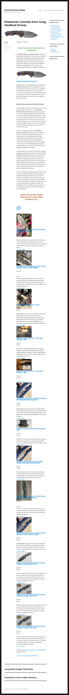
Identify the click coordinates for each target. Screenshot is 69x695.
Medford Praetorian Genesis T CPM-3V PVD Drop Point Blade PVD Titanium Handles (31, 399)
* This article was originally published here (27, 655)
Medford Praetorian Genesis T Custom (27, 304)
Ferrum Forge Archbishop (56, 33)
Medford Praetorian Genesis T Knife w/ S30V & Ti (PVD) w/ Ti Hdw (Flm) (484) (30, 626)
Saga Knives (7, 49)
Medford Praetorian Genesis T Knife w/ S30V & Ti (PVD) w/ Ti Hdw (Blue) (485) (30, 563)
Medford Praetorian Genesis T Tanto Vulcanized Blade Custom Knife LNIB (31, 230)
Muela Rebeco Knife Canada (56, 29)
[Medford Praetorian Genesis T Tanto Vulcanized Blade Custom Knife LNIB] (24, 225)
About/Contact (59, 10)
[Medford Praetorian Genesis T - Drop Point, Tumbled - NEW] (24, 331)
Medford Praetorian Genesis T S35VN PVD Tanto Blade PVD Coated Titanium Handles (31, 533)
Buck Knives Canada (55, 25)
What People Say (48, 10)
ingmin (6, 45)
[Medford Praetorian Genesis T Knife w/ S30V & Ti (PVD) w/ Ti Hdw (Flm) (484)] (24, 620)
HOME (40, 10)
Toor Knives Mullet (55, 32)
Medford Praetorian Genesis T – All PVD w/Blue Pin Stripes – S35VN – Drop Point (30, 496)
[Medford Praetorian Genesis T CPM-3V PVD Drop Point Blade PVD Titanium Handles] (24, 390)
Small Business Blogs (14, 10)
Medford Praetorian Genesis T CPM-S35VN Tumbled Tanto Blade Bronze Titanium (29, 462)
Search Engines (54, 50)
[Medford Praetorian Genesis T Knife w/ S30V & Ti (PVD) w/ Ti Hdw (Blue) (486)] (24, 589)
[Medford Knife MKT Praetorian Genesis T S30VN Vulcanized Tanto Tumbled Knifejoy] (24, 257)
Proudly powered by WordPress (21, 689)
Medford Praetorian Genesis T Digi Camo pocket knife (31, 429)
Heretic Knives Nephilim (56, 31)
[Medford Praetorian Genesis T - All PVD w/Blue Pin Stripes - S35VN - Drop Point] (24, 490)
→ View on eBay (20, 249)
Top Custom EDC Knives (56, 35)
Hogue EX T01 (54, 39)
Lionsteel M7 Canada (55, 26)
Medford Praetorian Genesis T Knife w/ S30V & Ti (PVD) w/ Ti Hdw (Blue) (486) (30, 595)
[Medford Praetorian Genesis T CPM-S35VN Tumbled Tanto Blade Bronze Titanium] (24, 453)
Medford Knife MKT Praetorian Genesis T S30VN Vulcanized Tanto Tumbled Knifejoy (31, 266)
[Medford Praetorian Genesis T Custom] (24, 299)
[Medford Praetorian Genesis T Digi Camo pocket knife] (24, 423)
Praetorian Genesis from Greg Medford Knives (33, 650)
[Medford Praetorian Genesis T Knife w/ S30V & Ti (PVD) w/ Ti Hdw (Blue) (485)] (24, 557)
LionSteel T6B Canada (55, 28)
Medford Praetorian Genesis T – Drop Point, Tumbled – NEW (29, 338)
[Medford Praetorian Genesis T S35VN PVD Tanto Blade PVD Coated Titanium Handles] (24, 524)
